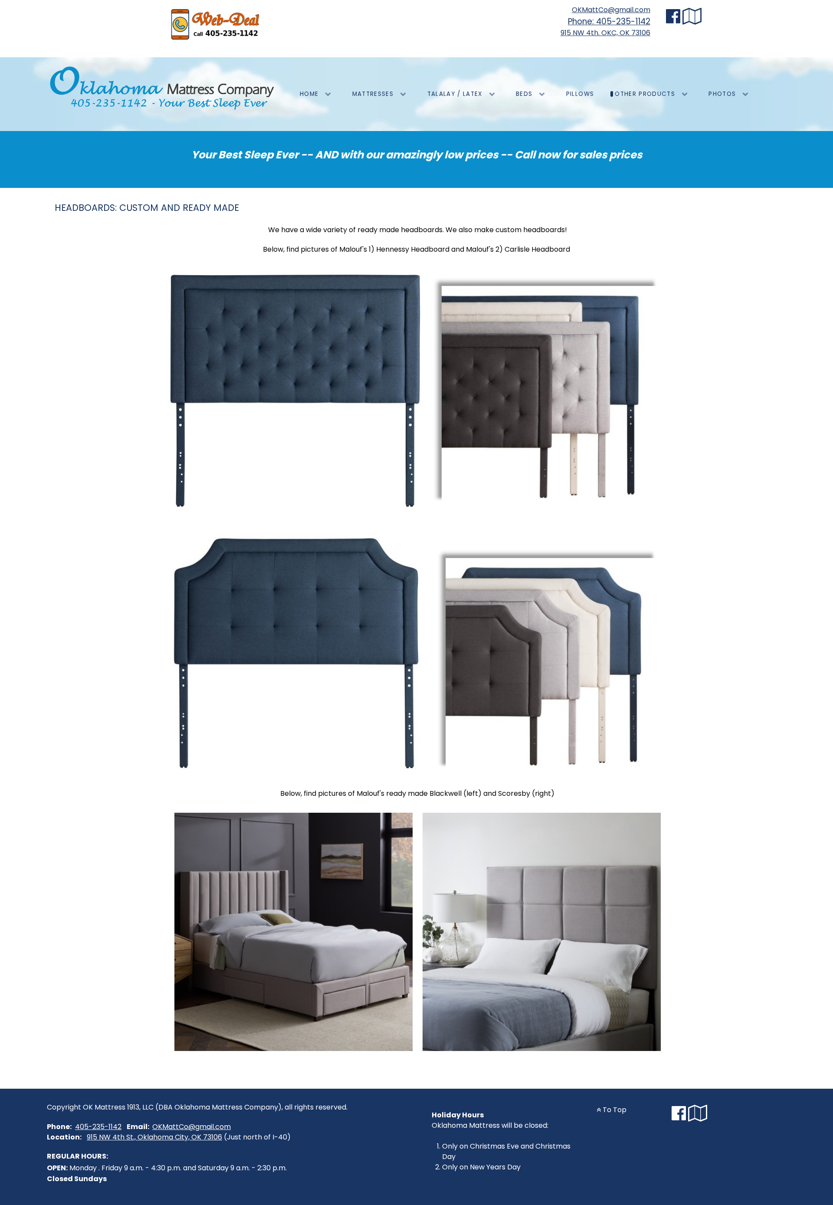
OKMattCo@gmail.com (611, 10)
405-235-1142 (98, 1127)
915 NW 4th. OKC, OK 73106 (605, 33)
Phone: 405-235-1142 (609, 21)
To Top (613, 1110)
